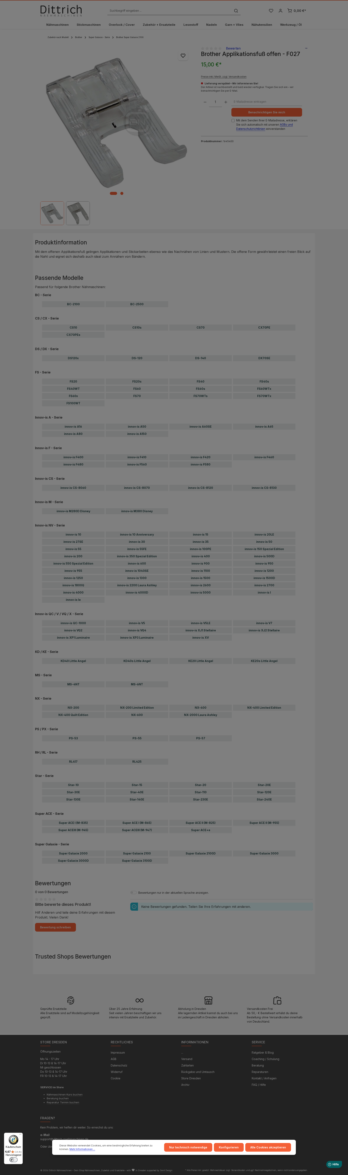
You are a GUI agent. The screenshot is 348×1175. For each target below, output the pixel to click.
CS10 (73, 327)
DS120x (73, 358)
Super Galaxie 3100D (137, 860)
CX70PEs (73, 334)
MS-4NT (73, 684)
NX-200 (73, 707)
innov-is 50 (264, 541)
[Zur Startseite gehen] (61, 11)
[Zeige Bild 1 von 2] (113, 193)
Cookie (115, 1078)
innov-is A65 (264, 426)
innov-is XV (200, 637)
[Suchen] (236, 10)
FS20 (73, 381)
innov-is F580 (200, 464)
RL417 (73, 761)
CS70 (201, 327)
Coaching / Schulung (265, 1059)
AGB (113, 1059)
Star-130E (73, 799)
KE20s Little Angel (264, 661)
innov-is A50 (137, 426)
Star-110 (201, 792)
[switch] (13, 1159)
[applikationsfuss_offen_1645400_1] (116, 122)
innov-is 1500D (264, 578)
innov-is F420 (200, 457)
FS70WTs (201, 396)
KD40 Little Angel (73, 661)
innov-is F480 (73, 464)
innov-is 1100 (200, 570)
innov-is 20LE (264, 534)
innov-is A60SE (201, 426)
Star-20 (200, 785)
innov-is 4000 (73, 592)
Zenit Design (166, 1170)
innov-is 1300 (137, 578)
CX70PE (264, 327)
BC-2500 (137, 304)
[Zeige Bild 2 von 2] (121, 193)
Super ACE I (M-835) (73, 822)
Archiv (185, 1084)
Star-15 (137, 785)
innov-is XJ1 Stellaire (200, 630)
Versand (186, 1059)
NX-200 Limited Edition (137, 707)
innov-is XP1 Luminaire (73, 637)
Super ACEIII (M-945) (73, 830)
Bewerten (233, 48)
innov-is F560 (137, 464)
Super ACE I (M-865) (136, 822)
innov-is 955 (73, 570)
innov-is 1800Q (73, 585)
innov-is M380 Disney (137, 511)
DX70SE (264, 358)
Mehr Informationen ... (82, 1149)
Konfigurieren (229, 1147)
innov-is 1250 (73, 578)
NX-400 (200, 707)
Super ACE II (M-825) (200, 822)
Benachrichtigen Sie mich (266, 112)
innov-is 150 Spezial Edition (264, 549)
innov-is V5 (137, 623)
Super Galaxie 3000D (73, 860)
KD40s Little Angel (137, 661)
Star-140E (137, 799)
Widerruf (116, 1072)
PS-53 (73, 738)
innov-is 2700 (264, 585)
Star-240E (264, 799)
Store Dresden (191, 1078)
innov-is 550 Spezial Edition (73, 563)
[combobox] (169, 10)
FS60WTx (264, 388)
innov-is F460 (264, 457)
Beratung (258, 1065)
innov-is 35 (201, 541)
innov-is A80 (73, 433)
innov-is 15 (200, 534)
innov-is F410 (136, 457)
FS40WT (73, 388)
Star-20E (264, 785)
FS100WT (73, 403)
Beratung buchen (58, 1098)
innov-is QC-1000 (73, 623)
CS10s (137, 327)
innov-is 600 (137, 563)
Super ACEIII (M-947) (137, 830)
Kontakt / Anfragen (264, 1078)
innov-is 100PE (200, 549)
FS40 (200, 381)
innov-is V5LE (200, 623)
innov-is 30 (137, 541)
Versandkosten (238, 1170)
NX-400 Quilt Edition (73, 715)
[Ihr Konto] (280, 10)
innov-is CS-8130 (264, 487)
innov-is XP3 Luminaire (137, 637)
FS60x (73, 396)
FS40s (264, 381)
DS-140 (200, 358)
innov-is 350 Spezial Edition (137, 556)
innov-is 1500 (200, 578)
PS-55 (137, 738)
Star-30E (73, 792)
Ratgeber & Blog (263, 1052)
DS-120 (137, 358)
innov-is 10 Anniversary (137, 534)
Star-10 (73, 785)
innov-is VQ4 (137, 630)
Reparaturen (260, 1072)
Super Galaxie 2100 (137, 853)
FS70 (137, 396)
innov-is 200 (73, 556)
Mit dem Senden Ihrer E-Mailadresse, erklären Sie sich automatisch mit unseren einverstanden (266, 125)
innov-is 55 (73, 549)
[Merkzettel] (271, 10)
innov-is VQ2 (73, 630)
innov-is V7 (264, 623)
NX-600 (137, 715)
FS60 (137, 388)
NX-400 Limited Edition (264, 707)
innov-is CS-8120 (200, 487)
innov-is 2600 (201, 585)
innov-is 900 (201, 563)
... (182, 1052)
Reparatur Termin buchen (63, 1102)
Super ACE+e (200, 830)
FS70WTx (264, 396)
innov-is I (264, 592)
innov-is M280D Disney (73, 511)
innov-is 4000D (137, 592)
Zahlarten (187, 1065)
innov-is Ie (73, 599)
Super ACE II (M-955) (264, 822)
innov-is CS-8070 (137, 487)
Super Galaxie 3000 (264, 853)
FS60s (200, 388)
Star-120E (264, 792)
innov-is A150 (137, 433)
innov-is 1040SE (137, 570)
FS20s (137, 381)
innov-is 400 (201, 556)
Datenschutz (119, 1065)
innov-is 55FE (137, 549)
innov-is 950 (264, 563)
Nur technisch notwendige (188, 1147)
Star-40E (137, 792)
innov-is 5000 (201, 592)
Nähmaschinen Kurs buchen (65, 1094)
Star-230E (200, 799)
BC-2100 (73, 304)
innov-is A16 (73, 426)
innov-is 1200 (264, 570)
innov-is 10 (73, 534)
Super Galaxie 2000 (73, 853)
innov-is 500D (264, 556)
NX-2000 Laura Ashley (200, 715)
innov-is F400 (73, 457)
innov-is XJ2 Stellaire (264, 630)
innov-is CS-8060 (73, 487)
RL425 (137, 761)
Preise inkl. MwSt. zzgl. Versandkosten (223, 76)
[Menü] (20, 1135)
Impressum (118, 1052)
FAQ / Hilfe (259, 1084)
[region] (116, 135)
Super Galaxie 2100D (201, 853)
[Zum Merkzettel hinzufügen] (183, 55)
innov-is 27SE (73, 541)
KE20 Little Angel (200, 661)
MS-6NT (137, 684)
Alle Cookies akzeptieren (268, 1147)
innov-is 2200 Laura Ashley (137, 585)
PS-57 (200, 738)
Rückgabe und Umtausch (197, 1072)
